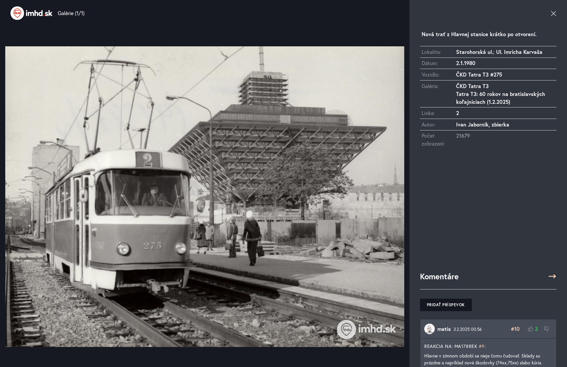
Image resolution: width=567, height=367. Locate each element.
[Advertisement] (488, 213)
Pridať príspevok (446, 304)
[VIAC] (552, 276)
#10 (515, 328)
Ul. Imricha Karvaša (519, 51)
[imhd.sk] (31, 13)
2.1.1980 (465, 62)
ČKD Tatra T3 (472, 85)
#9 (482, 346)
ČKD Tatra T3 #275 (479, 74)
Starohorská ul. (474, 51)
